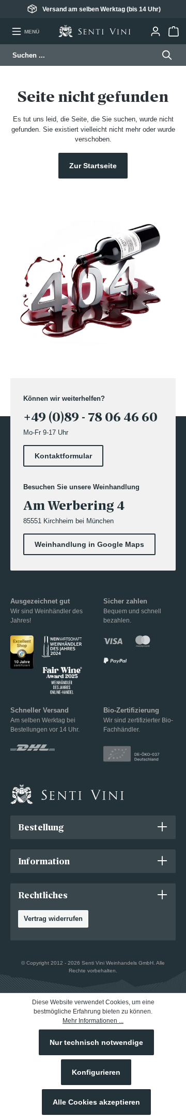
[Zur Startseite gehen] (94, 31)
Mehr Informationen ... (93, 1020)
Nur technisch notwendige (96, 1042)
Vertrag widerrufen (53, 918)
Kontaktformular (63, 456)
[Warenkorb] (173, 31)
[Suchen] (164, 55)
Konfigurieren (96, 1072)
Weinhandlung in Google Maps (89, 544)
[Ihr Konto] (155, 31)
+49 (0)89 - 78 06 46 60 (90, 417)
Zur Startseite (93, 166)
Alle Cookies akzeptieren (96, 1102)
